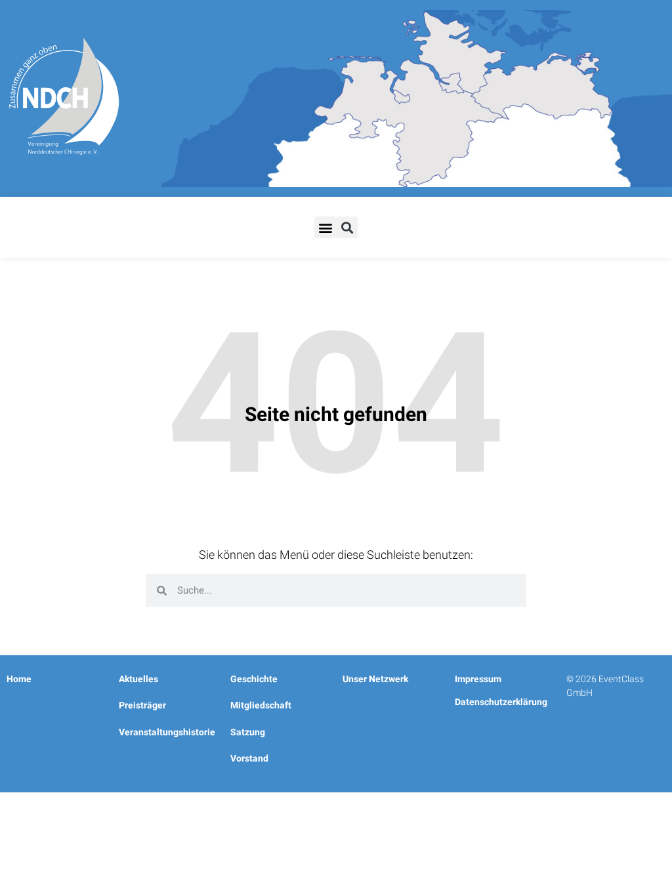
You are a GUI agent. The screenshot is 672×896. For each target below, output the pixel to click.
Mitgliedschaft (260, 705)
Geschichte (254, 679)
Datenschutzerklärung (501, 702)
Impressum (478, 679)
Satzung (247, 732)
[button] (325, 227)
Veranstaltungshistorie (167, 732)
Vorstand (249, 758)
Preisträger (142, 705)
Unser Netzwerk (375, 679)
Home (19, 679)
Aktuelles (138, 679)
